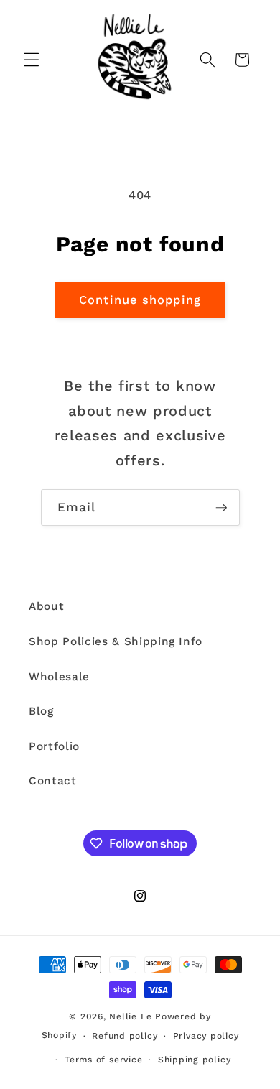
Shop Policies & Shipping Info (115, 641)
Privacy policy (206, 1036)
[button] (31, 59)
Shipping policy (194, 1060)
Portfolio (54, 746)
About (46, 606)
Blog (41, 711)
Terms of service (103, 1060)
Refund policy (124, 1036)
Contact (53, 780)
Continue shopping (140, 300)
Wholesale (59, 676)
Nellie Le (130, 1016)
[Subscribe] (221, 508)
